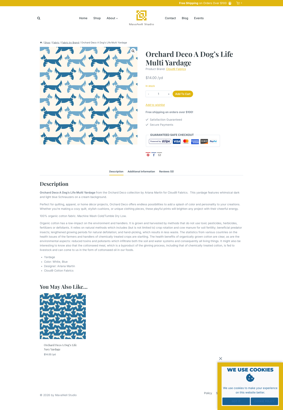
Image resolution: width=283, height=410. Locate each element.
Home (83, 18)
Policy (208, 393)
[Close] (220, 358)
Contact (170, 18)
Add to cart (182, 94)
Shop (97, 18)
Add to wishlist (155, 105)
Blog (185, 18)
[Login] (229, 3)
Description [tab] (116, 171)
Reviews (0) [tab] (166, 171)
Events (199, 18)
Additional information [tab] (141, 171)
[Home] (41, 42)
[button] (133, 51)
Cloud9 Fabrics (176, 69)
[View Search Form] (39, 18)
